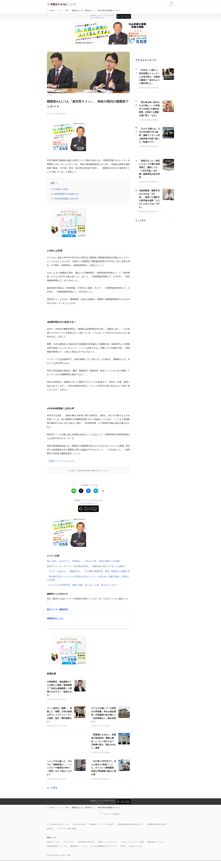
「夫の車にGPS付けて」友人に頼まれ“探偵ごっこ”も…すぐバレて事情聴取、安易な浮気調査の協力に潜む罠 (103, 768)
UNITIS (122, 846)
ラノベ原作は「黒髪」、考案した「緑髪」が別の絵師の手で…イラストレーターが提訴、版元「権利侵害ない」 (59, 715)
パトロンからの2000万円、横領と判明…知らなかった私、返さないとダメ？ (82, 584)
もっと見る (52, 787)
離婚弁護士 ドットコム (78, 846)
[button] (103, 490)
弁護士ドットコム (55, 10)
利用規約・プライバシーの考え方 (102, 824)
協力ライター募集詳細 (57, 609)
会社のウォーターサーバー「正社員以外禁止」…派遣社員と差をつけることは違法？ (86, 566)
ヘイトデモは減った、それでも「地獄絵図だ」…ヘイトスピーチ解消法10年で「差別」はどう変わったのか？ (59, 768)
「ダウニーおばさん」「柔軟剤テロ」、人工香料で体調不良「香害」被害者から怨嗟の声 (88, 571)
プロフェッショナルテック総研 (132, 842)
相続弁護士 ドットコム (155, 842)
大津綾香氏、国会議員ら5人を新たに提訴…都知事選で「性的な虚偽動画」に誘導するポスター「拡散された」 (59, 688)
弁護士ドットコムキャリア (108, 842)
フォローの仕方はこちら (97, 17)
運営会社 (50, 828)
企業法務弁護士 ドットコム (57, 846)
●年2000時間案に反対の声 (66, 198)
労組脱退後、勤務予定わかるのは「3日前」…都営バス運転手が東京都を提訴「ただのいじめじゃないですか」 (149, 198)
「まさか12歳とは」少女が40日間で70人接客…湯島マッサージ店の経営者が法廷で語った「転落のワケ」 (149, 135)
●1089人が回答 (61, 189)
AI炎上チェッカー (135, 846)
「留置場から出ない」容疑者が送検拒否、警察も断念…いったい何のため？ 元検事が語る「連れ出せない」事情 (103, 741)
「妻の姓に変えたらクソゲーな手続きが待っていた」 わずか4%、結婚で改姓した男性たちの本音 (88, 578)
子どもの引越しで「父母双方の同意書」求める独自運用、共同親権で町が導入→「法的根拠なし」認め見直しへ (103, 715)
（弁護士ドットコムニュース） (61, 460)
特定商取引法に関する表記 (156, 824)
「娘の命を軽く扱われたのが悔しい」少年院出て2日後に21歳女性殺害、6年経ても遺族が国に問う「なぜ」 (149, 109)
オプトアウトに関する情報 (66, 828)
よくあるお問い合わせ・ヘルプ (58, 824)
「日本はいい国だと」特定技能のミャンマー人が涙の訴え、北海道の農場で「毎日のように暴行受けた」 (149, 76)
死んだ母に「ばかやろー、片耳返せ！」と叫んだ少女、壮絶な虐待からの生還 (83, 560)
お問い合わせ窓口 (79, 824)
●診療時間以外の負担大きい (67, 193)
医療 (67, 10)
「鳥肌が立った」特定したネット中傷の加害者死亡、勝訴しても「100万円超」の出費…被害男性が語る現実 (149, 169)
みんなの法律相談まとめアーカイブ (103, 846)
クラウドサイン (69, 842)
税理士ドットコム (53, 842)
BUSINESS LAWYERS (87, 842)
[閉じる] (219, 15)
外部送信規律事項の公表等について (130, 824)
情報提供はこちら (55, 618)
